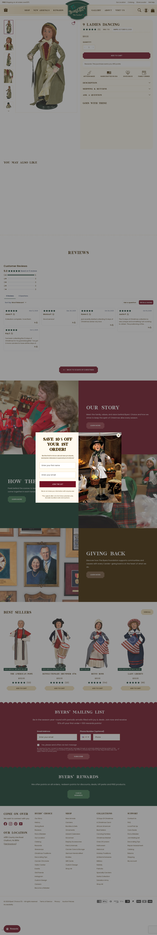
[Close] (118, 435)
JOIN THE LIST (57, 484)
